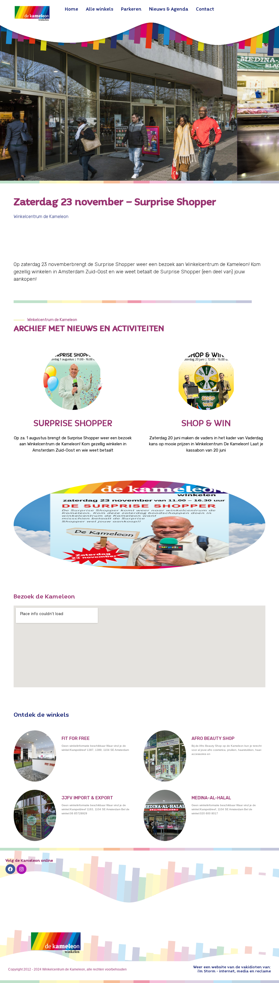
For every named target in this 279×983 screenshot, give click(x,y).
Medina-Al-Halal (211, 797)
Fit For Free (76, 738)
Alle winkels (99, 9)
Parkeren (131, 9)
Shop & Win (206, 423)
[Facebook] (10, 869)
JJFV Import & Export (87, 797)
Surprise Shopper (73, 423)
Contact (205, 9)
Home (71, 9)
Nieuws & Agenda (168, 9)
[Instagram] (21, 869)
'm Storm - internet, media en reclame (234, 971)
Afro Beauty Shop (213, 738)
